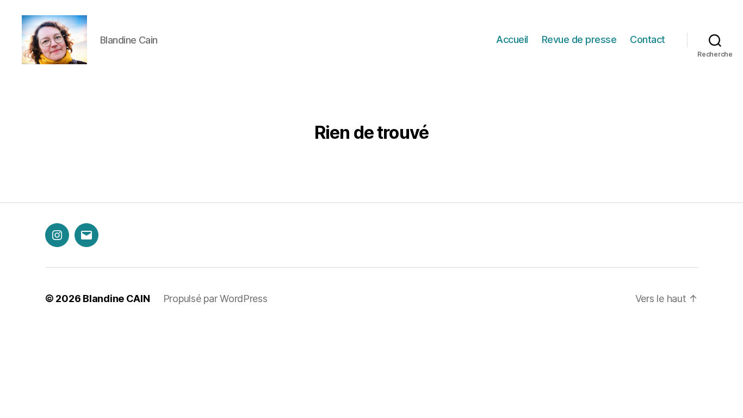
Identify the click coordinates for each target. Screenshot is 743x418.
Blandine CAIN (116, 298)
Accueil (512, 39)
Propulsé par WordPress (215, 298)
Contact (647, 39)
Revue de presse (579, 39)
